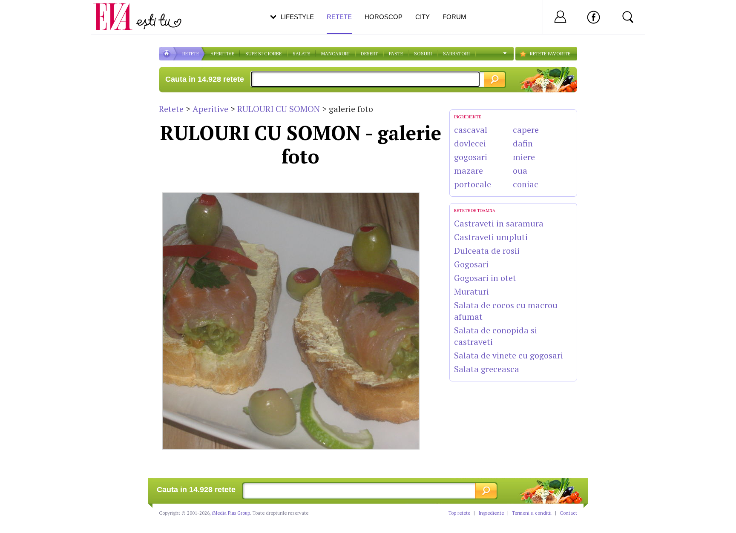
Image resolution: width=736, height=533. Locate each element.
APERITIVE (222, 54)
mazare (468, 170)
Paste (396, 54)
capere (526, 129)
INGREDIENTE (467, 117)
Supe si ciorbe (263, 54)
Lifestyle (297, 16)
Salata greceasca (486, 369)
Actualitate (30, 15)
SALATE (301, 54)
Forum (454, 16)
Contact (568, 513)
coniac (525, 184)
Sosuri (423, 54)
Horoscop (383, 16)
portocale (472, 184)
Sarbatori (456, 54)
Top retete (459, 513)
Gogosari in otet (485, 278)
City (422, 16)
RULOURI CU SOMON (278, 109)
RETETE (190, 54)
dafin (523, 143)
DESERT (369, 54)
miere (524, 157)
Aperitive (210, 109)
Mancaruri (335, 54)
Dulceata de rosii (487, 250)
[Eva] (117, 10)
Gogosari (471, 264)
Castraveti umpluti (491, 237)
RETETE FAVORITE (550, 54)
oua (520, 170)
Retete (171, 109)
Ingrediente (491, 513)
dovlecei (470, 143)
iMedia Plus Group (231, 513)
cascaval (470, 129)
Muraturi (471, 291)
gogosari (470, 157)
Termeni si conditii (532, 513)
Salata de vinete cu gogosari (508, 355)
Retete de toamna (474, 210)
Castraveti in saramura (498, 223)
